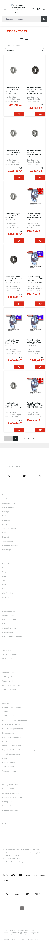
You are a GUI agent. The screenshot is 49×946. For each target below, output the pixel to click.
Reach (4, 758)
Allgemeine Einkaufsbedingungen (15, 720)
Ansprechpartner (9, 611)
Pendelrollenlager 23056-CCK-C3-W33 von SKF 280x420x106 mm (12, 343)
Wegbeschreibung (9, 615)
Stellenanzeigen (8, 824)
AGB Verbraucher (9, 716)
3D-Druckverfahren (9, 654)
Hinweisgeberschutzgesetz (12, 737)
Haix (4, 589)
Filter (26, 39)
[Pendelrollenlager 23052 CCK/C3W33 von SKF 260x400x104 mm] (35, 70)
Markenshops (9, 559)
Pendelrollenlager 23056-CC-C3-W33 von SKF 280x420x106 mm (35, 279)
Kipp (4, 576)
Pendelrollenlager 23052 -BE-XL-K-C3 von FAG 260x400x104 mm (13, 279)
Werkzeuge (6, 550)
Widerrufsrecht (8, 681)
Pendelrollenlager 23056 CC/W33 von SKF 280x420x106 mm (13, 406)
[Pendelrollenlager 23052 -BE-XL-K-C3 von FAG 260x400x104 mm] (13, 259)
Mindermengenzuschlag (11, 685)
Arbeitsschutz (7, 499)
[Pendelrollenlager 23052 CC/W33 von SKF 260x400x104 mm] (13, 133)
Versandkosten (8, 672)
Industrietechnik (8, 503)
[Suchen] (44, 19)
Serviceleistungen (9, 628)
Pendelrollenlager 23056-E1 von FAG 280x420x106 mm (35, 405)
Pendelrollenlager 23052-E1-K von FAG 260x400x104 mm (34, 216)
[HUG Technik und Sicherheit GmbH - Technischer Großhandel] (19, 8)
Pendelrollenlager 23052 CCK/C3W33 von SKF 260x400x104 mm (35, 90)
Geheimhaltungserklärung (12, 729)
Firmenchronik (8, 733)
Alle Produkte (7, 593)
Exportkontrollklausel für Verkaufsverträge (19, 750)
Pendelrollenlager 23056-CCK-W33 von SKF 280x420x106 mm (34, 343)
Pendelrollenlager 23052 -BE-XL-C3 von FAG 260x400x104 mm (12, 216)
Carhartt (5, 563)
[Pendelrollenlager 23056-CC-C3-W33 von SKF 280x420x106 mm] (35, 259)
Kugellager (6, 520)
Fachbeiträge (7, 632)
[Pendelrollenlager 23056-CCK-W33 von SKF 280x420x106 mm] (35, 322)
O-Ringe (5, 512)
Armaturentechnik (9, 528)
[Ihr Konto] (33, 8)
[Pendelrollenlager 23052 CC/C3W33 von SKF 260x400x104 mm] (13, 70)
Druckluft (5, 537)
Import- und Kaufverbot (11, 745)
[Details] (40, 114)
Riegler (5, 572)
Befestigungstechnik (10, 545)
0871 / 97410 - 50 (13, 466)
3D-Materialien (8, 659)
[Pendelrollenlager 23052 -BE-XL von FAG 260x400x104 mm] (35, 133)
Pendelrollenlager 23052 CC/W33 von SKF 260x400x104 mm (13, 153)
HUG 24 (5, 624)
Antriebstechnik (8, 507)
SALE (4, 495)
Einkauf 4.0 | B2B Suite (11, 619)
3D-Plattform (7, 650)
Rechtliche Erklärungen (11, 707)
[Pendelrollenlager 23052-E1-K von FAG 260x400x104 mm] (35, 196)
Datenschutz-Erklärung (11, 724)
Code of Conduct (9, 762)
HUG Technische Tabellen (12, 636)
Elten (4, 585)
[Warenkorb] (44, 8)
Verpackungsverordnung (12, 771)
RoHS (4, 741)
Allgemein (6, 597)
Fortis (4, 568)
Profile (4, 524)
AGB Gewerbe (8, 712)
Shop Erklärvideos (9, 689)
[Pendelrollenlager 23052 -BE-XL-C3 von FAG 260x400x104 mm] (13, 196)
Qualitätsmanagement (11, 754)
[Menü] (5, 8)
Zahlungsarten (8, 677)
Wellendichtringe (8, 516)
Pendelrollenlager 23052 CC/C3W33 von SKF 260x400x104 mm (12, 90)
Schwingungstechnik (10, 541)
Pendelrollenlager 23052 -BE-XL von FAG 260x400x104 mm (34, 153)
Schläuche (6, 533)
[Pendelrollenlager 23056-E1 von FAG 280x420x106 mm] (35, 385)
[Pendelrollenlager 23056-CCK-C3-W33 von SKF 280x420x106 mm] (13, 322)
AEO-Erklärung (8, 767)
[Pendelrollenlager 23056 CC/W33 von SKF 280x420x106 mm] (13, 385)
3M (3, 580)
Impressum (6, 703)
